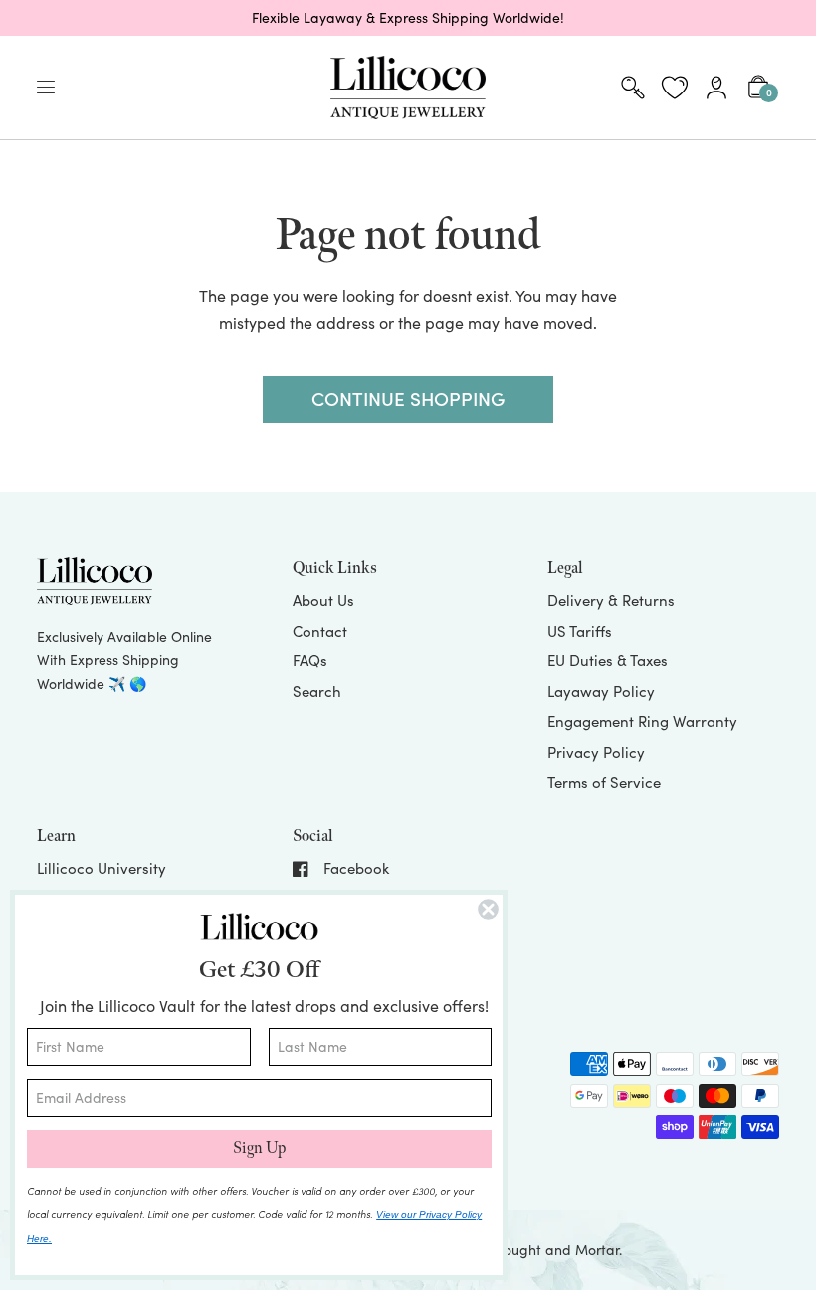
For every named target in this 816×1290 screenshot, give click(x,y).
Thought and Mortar (553, 1249)
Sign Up (259, 1148)
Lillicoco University (101, 868)
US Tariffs (579, 631)
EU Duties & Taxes (607, 660)
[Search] (633, 87)
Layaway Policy (601, 691)
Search (317, 691)
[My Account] (716, 87)
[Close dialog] (488, 909)
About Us (323, 600)
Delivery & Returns (611, 600)
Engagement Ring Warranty (642, 721)
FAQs (310, 660)
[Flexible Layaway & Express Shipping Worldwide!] (408, 18)
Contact (320, 631)
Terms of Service (604, 782)
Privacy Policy (596, 752)
